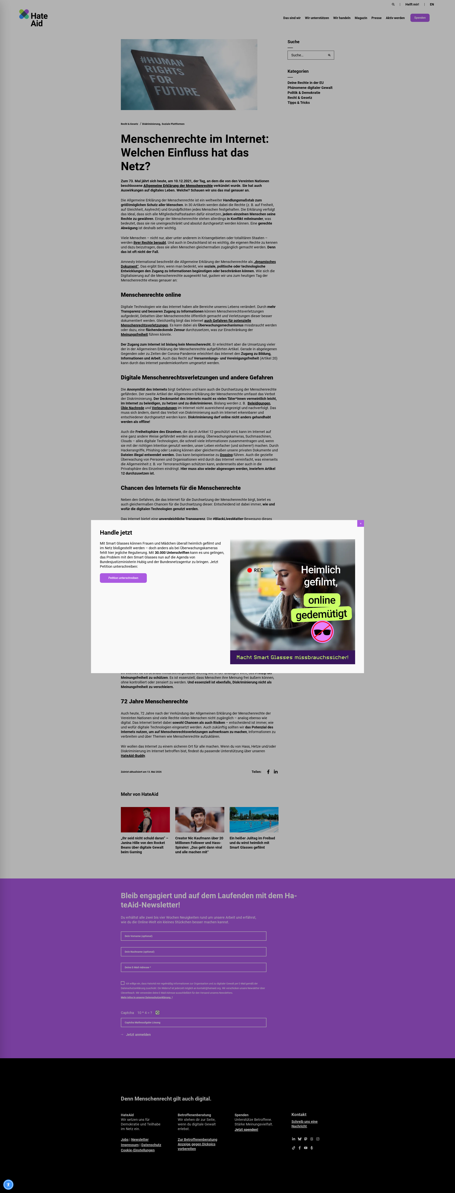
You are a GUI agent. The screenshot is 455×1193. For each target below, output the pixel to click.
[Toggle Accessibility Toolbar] (8, 1184)
